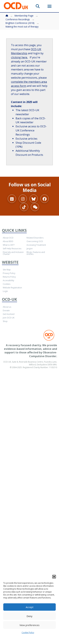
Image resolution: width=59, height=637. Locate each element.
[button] (54, 576)
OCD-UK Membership (26, 51)
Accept (29, 607)
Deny (29, 616)
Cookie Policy (28, 632)
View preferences (29, 625)
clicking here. (19, 57)
